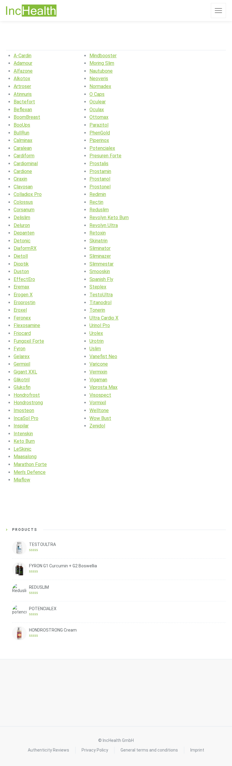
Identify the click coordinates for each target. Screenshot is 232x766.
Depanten (24, 233)
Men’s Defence (30, 472)
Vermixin (98, 372)
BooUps (22, 125)
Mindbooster (103, 55)
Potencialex (102, 148)
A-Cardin (22, 55)
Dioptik (21, 264)
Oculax (96, 109)
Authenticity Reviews (48, 750)
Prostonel (100, 187)
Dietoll (21, 256)
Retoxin (97, 233)
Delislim (22, 217)
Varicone (98, 364)
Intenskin (23, 434)
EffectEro (24, 279)
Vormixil (97, 402)
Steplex (97, 287)
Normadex (100, 86)
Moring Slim (101, 63)
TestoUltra (101, 295)
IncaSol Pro (26, 418)
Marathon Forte (30, 464)
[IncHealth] (31, 11)
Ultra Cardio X (103, 318)
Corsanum (24, 210)
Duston (21, 271)
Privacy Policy (95, 750)
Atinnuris (23, 94)
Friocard (22, 333)
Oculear (97, 102)
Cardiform (24, 156)
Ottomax (98, 117)
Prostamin (100, 171)
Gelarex (22, 356)
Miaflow (22, 480)
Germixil (22, 364)
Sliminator (100, 248)
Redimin (97, 194)
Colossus (23, 202)
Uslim (95, 348)
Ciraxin (20, 179)
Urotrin (96, 341)
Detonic (22, 241)
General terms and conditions (149, 750)
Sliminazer (100, 256)
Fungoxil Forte (29, 341)
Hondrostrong (28, 402)
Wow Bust (100, 418)
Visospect (100, 395)
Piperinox (99, 140)
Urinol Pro (99, 325)
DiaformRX (25, 248)
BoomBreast (27, 117)
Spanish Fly (101, 279)
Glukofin (22, 387)
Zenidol (97, 426)
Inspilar (21, 426)
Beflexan (23, 109)
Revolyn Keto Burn (109, 217)
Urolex (96, 333)
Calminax (23, 140)
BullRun (21, 133)
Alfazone (23, 71)
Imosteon (24, 410)
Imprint (197, 750)
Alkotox (22, 78)
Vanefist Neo (103, 356)
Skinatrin (98, 241)
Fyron (19, 348)
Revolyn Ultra (103, 225)
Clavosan (23, 187)
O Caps (97, 94)
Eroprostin (24, 302)
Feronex (22, 318)
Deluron (22, 225)
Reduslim (99, 210)
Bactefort (24, 102)
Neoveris (98, 78)
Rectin (96, 202)
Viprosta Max (103, 387)
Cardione (23, 171)
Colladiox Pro (28, 194)
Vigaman (98, 380)
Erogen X (23, 295)
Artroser (22, 86)
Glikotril (22, 380)
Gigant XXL (25, 372)
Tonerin (97, 310)
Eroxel (20, 310)
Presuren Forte (105, 156)
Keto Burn (24, 441)
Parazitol (98, 125)
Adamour (23, 63)
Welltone (99, 410)
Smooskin (99, 271)
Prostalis (98, 163)
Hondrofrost (27, 395)
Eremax (21, 287)
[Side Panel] (218, 10)
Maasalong (25, 456)
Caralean (23, 148)
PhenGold (99, 133)
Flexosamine (27, 325)
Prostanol (99, 179)
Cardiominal (26, 163)
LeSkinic (22, 449)
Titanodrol (100, 302)
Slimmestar (101, 264)
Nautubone (101, 71)
